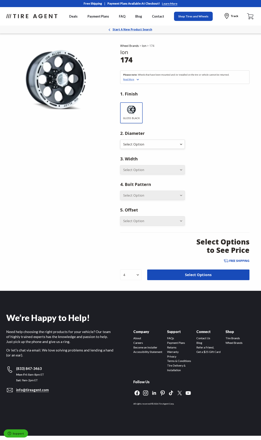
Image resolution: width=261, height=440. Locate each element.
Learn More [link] (169, 3)
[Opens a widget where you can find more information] (16, 433)
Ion (144, 46)
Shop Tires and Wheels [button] (193, 16)
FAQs (170, 338)
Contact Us (203, 338)
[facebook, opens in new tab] (137, 392)
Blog (138, 16)
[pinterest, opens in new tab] (162, 392)
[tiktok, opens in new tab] (171, 392)
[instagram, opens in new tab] (145, 392)
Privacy (171, 356)
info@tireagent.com (32, 390)
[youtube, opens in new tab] (188, 392)
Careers (138, 342)
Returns (171, 347)
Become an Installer (145, 347)
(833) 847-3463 (29, 368)
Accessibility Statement (147, 351)
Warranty (173, 351)
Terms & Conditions (179, 360)
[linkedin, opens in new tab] (154, 392)
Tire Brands (232, 338)
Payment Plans (98, 16)
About (137, 338)
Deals (73, 16)
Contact (158, 16)
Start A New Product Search (132, 29)
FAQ (122, 16)
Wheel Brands (129, 46)
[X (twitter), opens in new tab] (179, 392)
